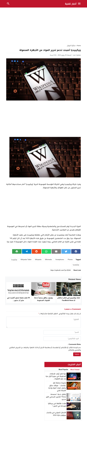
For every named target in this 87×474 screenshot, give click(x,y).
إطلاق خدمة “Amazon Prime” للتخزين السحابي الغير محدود (56, 397)
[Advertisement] (43, 25)
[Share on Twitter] (66, 251)
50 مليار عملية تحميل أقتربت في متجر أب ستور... (18, 299)
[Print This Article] (17, 251)
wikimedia (48, 259)
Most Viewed (74, 369)
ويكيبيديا (14, 259)
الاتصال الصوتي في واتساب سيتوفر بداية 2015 (56, 414)
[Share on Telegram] (27, 251)
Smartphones (59, 259)
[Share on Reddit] (36, 251)
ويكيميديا (76, 264)
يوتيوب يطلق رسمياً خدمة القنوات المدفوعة (43, 299)
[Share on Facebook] (76, 251)
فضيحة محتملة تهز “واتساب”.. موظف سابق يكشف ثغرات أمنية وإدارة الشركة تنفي (57, 386)
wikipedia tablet (26, 259)
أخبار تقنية (70, 4)
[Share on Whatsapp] (46, 251)
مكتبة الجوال (71, 45)
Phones (70, 259)
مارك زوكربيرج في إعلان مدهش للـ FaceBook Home (68, 299)
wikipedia (38, 259)
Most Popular (63, 369)
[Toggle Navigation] (80, 4)
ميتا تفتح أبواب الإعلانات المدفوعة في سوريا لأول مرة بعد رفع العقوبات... (56, 376)
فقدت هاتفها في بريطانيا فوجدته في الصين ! (57, 405)
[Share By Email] (56, 251)
